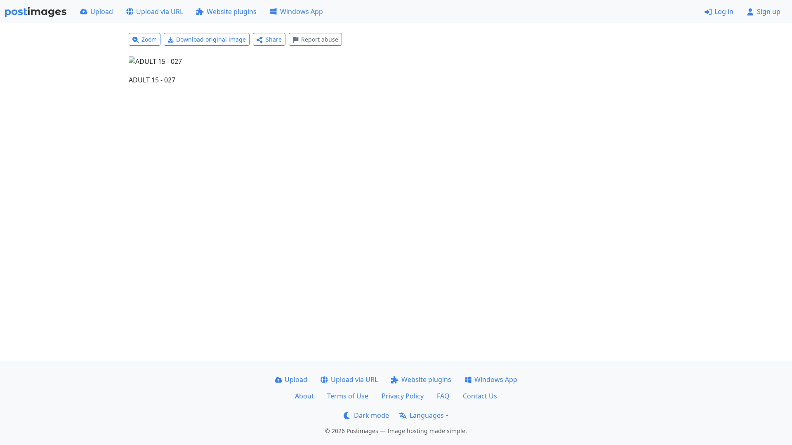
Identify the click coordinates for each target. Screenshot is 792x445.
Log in (723, 11)
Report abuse (319, 39)
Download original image (211, 39)
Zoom (149, 39)
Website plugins (232, 11)
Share (274, 39)
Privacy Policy (403, 395)
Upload (101, 11)
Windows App (301, 11)
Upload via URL (159, 11)
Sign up (768, 11)
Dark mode (371, 415)
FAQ (443, 395)
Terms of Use (347, 395)
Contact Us (480, 395)
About (304, 395)
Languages (427, 415)
